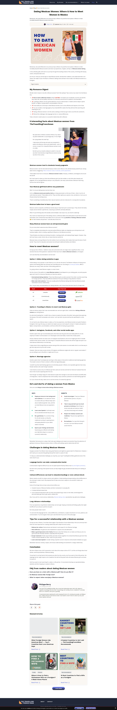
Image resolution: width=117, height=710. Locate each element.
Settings (79, 708)
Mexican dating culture (60, 497)
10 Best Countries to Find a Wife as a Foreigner (73, 676)
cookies (29, 708)
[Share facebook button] (31, 607)
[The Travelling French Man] (26, 2)
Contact (50, 701)
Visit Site (61, 292)
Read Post (34, 649)
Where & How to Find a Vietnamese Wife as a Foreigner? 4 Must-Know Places (43, 677)
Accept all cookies (90, 708)
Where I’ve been (85, 2)
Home (31, 8)
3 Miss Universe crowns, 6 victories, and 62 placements (57, 170)
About (42, 701)
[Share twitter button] (35, 607)
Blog (93, 2)
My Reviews (60, 2)
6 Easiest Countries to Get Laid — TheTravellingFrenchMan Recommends (72, 642)
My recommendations (71, 2)
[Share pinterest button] (39, 607)
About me (52, 2)
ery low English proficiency (78, 465)
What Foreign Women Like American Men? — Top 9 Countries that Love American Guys (42, 643)
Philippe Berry (49, 24)
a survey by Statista (74, 264)
